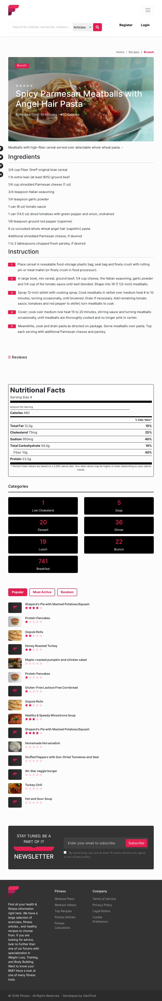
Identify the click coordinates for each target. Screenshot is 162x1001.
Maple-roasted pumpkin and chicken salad (56, 659)
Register (125, 25)
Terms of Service (104, 899)
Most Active (42, 592)
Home (120, 52)
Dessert (43, 525)
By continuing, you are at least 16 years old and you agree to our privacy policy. (105, 855)
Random (67, 592)
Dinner (119, 525)
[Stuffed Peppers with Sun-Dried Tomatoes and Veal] (15, 760)
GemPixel (89, 995)
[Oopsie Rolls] (15, 635)
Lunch (43, 544)
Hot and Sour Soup (38, 798)
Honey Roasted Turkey (41, 646)
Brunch (21, 65)
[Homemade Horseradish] (15, 746)
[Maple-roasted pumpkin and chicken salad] (15, 663)
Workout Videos (65, 905)
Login (145, 25)
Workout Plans (64, 899)
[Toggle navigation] (148, 10)
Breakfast (43, 564)
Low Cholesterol (43, 505)
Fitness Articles (65, 917)
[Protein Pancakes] (15, 621)
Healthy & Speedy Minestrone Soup (50, 715)
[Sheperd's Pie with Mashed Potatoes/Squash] (15, 607)
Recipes (134, 52)
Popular (18, 592)
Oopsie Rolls (34, 632)
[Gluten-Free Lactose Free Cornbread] (15, 691)
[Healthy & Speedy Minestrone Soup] (15, 719)
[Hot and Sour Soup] (15, 802)
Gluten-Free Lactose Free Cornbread (51, 687)
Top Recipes (63, 911)
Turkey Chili (33, 785)
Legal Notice (101, 911)
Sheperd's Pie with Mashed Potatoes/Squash (57, 604)
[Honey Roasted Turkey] (15, 649)
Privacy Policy (102, 905)
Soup (119, 505)
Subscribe (136, 843)
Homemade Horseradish (42, 743)
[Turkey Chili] (15, 788)
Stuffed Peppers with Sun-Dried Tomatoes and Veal (62, 757)
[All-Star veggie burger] (15, 774)
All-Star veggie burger (41, 771)
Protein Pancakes (37, 618)
